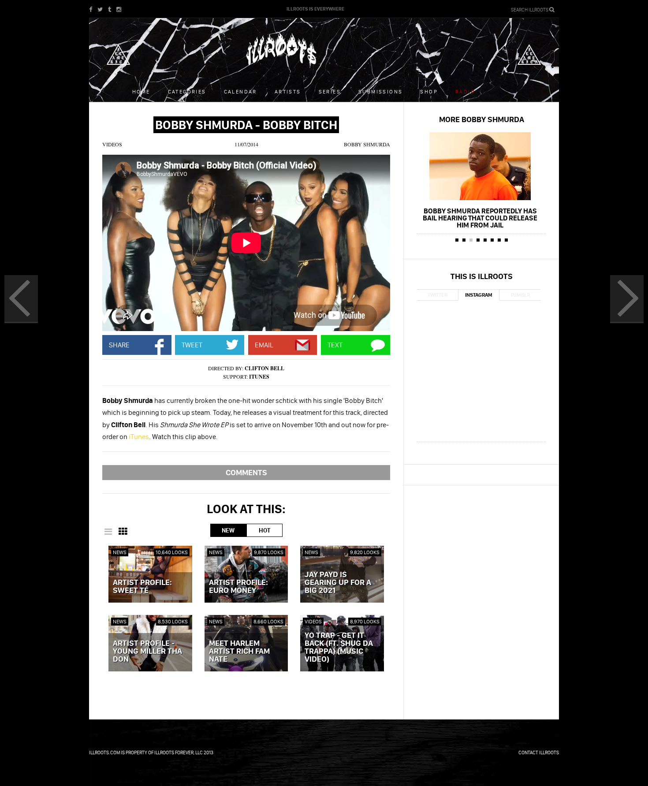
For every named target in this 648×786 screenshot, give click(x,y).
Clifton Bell (264, 368)
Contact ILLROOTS (538, 752)
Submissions (380, 91)
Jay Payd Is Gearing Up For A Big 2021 (338, 582)
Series (330, 91)
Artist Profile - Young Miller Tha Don (147, 651)
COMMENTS (246, 472)
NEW (228, 530)
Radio (465, 91)
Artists (288, 91)
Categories (187, 91)
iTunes (259, 376)
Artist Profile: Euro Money (238, 586)
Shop (429, 91)
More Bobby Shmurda (481, 119)
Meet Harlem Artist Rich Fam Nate (239, 651)
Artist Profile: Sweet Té (142, 586)
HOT (264, 530)
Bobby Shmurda (367, 144)
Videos (112, 144)
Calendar (240, 91)
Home (141, 91)
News (120, 552)
